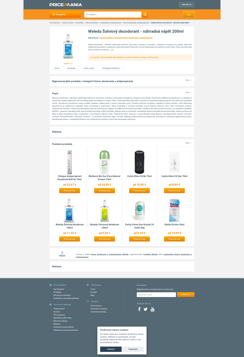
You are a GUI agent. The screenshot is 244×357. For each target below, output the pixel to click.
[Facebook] (139, 310)
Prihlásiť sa (186, 4)
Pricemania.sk (55, 23)
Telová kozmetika (91, 23)
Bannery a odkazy (60, 321)
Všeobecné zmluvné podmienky (65, 330)
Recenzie (71, 68)
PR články (57, 292)
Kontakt (94, 292)
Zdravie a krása (67, 23)
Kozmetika (79, 23)
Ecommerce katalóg (98, 312)
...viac (111, 50)
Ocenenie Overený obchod (63, 327)
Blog (188, 15)
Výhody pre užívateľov (62, 295)
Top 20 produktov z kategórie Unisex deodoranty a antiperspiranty (125, 38)
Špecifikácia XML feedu (62, 318)
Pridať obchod (59, 309)
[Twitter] (145, 310)
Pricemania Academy (99, 309)
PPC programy (59, 315)
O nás (93, 289)
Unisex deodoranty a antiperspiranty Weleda (109, 254)
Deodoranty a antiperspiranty (110, 23)
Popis (56, 68)
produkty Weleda (150, 254)
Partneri (56, 312)
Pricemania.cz (96, 306)
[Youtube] (152, 310)
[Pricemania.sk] (66, 4)
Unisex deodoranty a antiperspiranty (136, 23)
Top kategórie (58, 289)
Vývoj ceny (89, 68)
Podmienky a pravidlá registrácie (66, 298)
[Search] (145, 14)
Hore (187, 80)
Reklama (56, 324)
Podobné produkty (111, 68)
